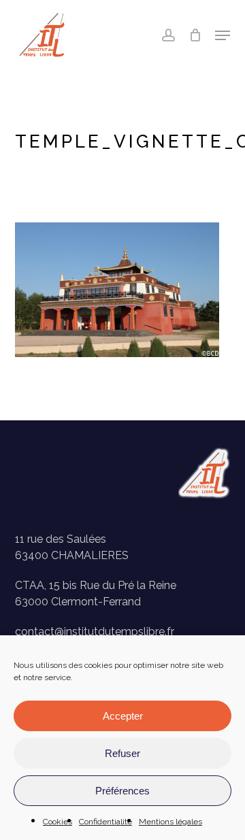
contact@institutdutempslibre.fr (94, 631)
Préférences (122, 790)
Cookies (57, 821)
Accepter (123, 716)
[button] (222, 35)
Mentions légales (170, 821)
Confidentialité (105, 821)
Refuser (122, 753)
